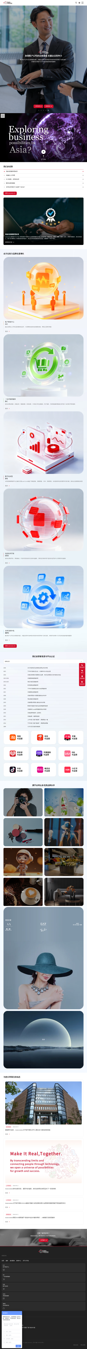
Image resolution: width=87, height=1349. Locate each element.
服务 (7, 1260)
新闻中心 (18, 1260)
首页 (3, 1260)
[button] (39, 110)
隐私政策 (75, 1345)
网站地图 (83, 1345)
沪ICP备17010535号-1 (38, 1342)
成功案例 (12, 1260)
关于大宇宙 (26, 1260)
